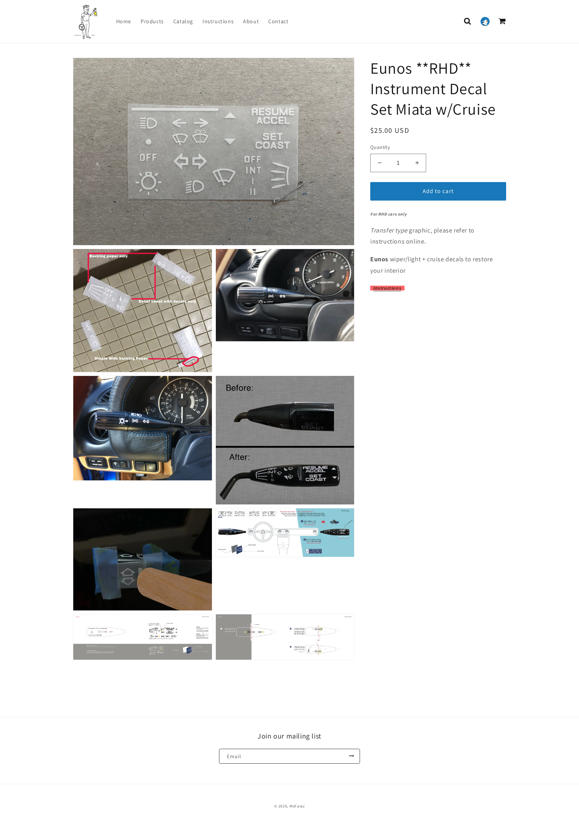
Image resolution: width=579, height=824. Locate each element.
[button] (467, 21)
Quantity (380, 147)
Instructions (387, 288)
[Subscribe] (351, 756)
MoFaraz (297, 806)
